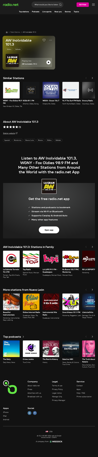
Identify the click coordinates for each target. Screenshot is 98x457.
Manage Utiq (57, 397)
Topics (76, 12)
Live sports (46, 12)
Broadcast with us (35, 397)
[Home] (7, 32)
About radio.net (34, 386)
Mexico (40, 140)
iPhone (5, 412)
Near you (58, 12)
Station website (9, 133)
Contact (80, 386)
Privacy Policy (57, 389)
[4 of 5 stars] (13, 127)
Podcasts (35, 12)
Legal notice (57, 393)
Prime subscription (84, 397)
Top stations (24, 12)
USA (50, 432)
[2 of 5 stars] (7, 127)
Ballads (18, 49)
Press (30, 389)
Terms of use (57, 386)
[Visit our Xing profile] (35, 413)
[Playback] (48, 62)
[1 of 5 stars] (4, 127)
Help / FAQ (81, 393)
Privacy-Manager (58, 400)
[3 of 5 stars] (10, 127)
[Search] (60, 4)
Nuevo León (29, 140)
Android (6, 420)
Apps (79, 389)
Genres (68, 12)
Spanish (7, 140)
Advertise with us (34, 393)
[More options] (50, 40)
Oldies (9, 49)
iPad (5, 416)
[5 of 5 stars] (16, 127)
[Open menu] (93, 4)
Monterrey (17, 140)
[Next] (92, 77)
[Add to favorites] (44, 40)
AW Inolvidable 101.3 (29, 64)
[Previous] (86, 77)
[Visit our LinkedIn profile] (29, 413)
